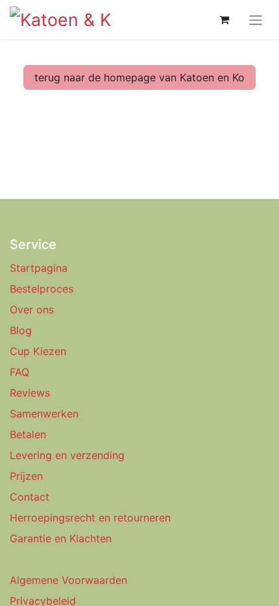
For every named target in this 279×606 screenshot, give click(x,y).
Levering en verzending (67, 455)
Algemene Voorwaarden (68, 579)
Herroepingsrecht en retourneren (90, 517)
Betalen (28, 434)
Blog (21, 330)
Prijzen (26, 475)
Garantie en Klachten (61, 538)
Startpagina (38, 267)
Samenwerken (44, 413)
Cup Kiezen (38, 351)
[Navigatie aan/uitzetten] (255, 19)
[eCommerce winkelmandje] (224, 20)
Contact (29, 496)
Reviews (31, 392)
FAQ (19, 371)
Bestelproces (41, 288)
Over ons (32, 309)
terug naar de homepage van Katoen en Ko (139, 77)
